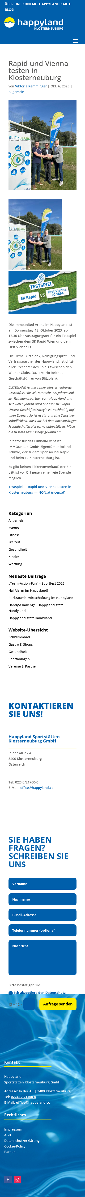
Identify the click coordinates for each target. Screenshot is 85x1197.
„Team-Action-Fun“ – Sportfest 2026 (36, 583)
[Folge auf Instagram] (17, 1179)
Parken (10, 1151)
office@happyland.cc (36, 787)
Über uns (13, 4)
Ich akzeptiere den (40, 992)
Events (13, 527)
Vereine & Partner (22, 666)
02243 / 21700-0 (23, 1097)
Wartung (15, 564)
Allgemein (16, 92)
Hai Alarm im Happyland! (28, 590)
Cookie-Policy (14, 1146)
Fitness (14, 535)
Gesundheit (17, 549)
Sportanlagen (19, 659)
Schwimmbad (19, 637)
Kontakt (30, 4)
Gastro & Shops (20, 644)
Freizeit (14, 542)
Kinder (13, 556)
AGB (7, 1135)
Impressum (13, 1129)
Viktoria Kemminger (31, 86)
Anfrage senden (58, 1004)
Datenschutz (55, 992)
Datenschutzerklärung (22, 1140)
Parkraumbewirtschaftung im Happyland (40, 597)
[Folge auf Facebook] (8, 1179)
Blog (9, 9)
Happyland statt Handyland (30, 618)
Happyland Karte (55, 4)
